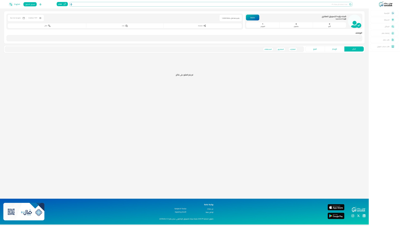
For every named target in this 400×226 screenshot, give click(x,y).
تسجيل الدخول (30, 4)
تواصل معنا (209, 212)
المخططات (268, 49)
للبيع (315, 49)
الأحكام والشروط (180, 212)
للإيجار (334, 49)
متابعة (252, 17)
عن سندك (210, 209)
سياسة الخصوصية (180, 208)
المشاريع (281, 49)
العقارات (293, 49)
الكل (354, 49)
